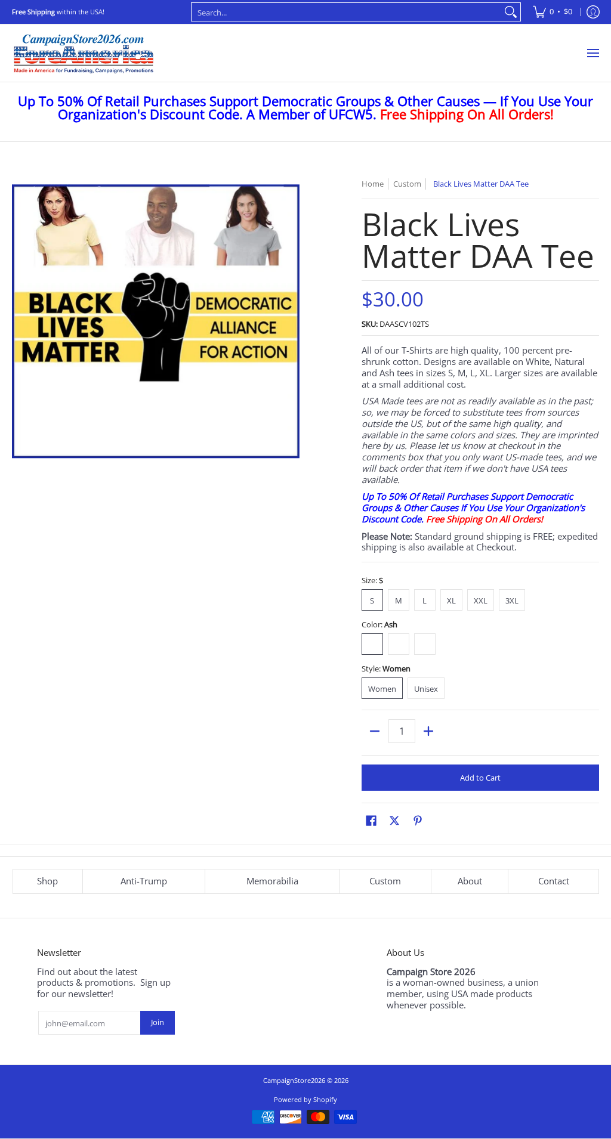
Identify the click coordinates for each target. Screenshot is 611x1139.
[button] (371, 820)
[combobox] (347, 12)
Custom (385, 881)
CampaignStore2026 (294, 1080)
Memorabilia (272, 881)
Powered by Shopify (305, 1099)
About (470, 881)
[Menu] (592, 53)
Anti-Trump (144, 881)
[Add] (428, 731)
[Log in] (593, 12)
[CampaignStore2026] (83, 53)
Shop (47, 881)
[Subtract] (375, 731)
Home (373, 183)
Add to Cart (480, 777)
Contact (553, 881)
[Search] (510, 12)
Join (157, 1022)
